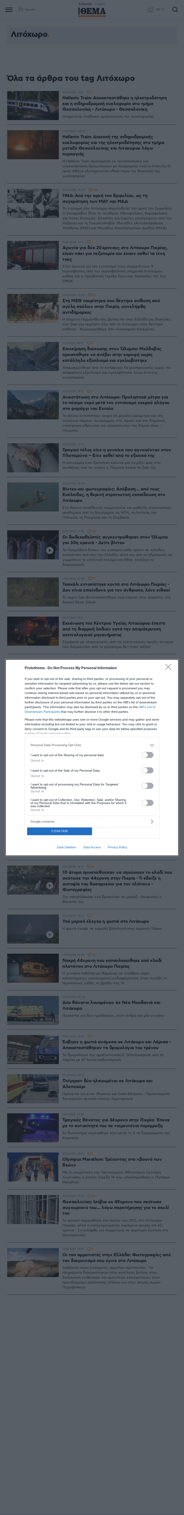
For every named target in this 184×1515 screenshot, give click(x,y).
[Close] (169, 668)
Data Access (92, 847)
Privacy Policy (117, 847)
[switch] (147, 755)
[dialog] (92, 758)
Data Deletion (66, 847)
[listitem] (92, 745)
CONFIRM (59, 831)
